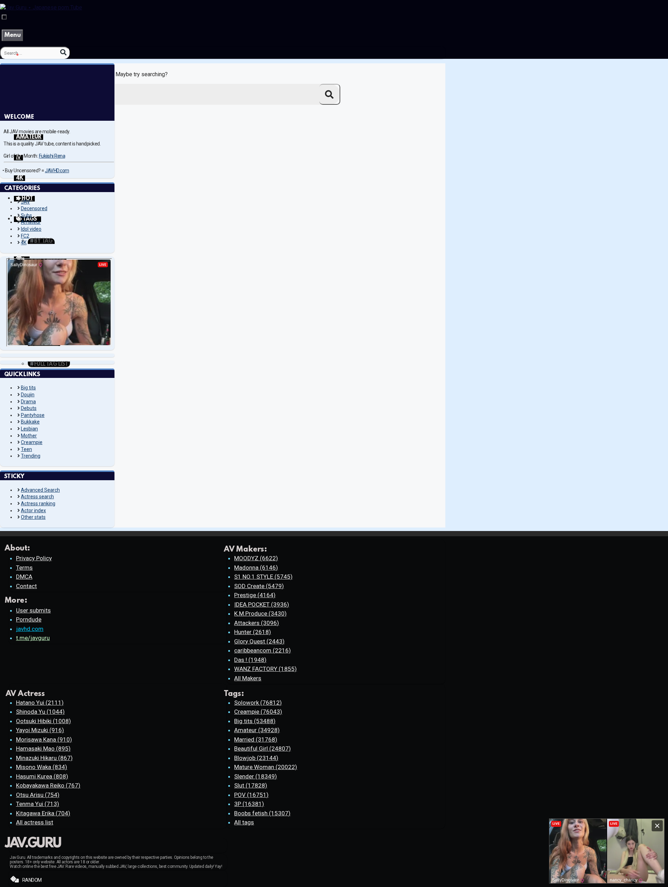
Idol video (31, 229)
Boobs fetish (262, 813)
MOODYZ (256, 558)
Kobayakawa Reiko (48, 785)
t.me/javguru (33, 637)
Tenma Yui (37, 803)
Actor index (33, 510)
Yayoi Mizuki (40, 730)
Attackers (256, 622)
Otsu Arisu (37, 794)
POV (251, 794)
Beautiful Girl (262, 748)
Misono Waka (41, 766)
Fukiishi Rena (52, 156)
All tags (244, 822)
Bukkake (30, 422)
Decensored (34, 208)
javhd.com (29, 628)
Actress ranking (38, 503)
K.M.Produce (260, 613)
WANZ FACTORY (265, 668)
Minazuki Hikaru (44, 757)
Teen (26, 449)
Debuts (29, 408)
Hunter (252, 631)
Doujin (27, 394)
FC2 (25, 236)
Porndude (28, 619)
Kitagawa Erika (43, 813)
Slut (250, 785)
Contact (26, 586)
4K (19, 178)
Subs (26, 215)
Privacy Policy (34, 558)
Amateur (31, 222)
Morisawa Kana (44, 739)
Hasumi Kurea (42, 776)
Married (255, 739)
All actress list (34, 822)
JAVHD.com (57, 170)
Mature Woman (265, 766)
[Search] (63, 52)
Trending (30, 456)
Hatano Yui (40, 702)
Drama (28, 401)
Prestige (255, 595)
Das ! (250, 659)
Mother (29, 435)
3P (249, 803)
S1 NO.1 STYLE (263, 576)
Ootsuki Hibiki (43, 721)
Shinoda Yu (40, 711)
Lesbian (29, 428)
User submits (33, 610)
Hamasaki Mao (43, 748)
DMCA (24, 576)
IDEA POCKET (261, 604)
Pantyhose (33, 415)
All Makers (247, 678)
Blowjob (256, 757)
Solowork (258, 702)
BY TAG (43, 241)
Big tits (28, 387)
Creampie (31, 442)
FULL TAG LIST (51, 364)
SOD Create (259, 586)
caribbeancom (262, 650)
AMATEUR (28, 137)
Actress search (37, 496)
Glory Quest (259, 641)
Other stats (33, 517)
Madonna (256, 567)
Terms (24, 567)
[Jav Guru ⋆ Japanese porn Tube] (41, 7)
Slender (255, 776)
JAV (25, 202)
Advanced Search (40, 490)
